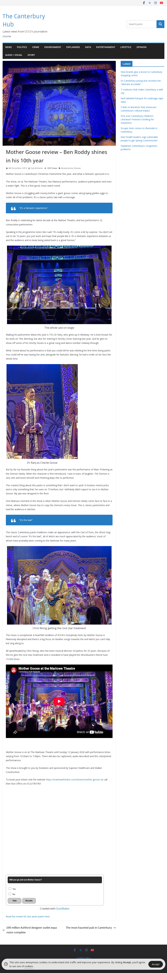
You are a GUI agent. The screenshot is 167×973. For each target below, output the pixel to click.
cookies (28, 966)
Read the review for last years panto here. (28, 916)
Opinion (141, 47)
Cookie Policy (83, 957)
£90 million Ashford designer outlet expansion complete (32, 930)
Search (160, 24)
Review (77, 168)
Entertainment (105, 47)
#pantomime (67, 168)
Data (88, 47)
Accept (155, 964)
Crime (35, 47)
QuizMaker (63, 908)
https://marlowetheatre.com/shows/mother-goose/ (73, 779)
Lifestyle (125, 47)
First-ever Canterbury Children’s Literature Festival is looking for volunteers (137, 119)
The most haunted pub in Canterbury (89, 927)
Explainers (73, 47)
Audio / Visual (13, 54)
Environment (52, 47)
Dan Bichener (37, 168)
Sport (31, 54)
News (8, 47)
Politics (22, 47)
